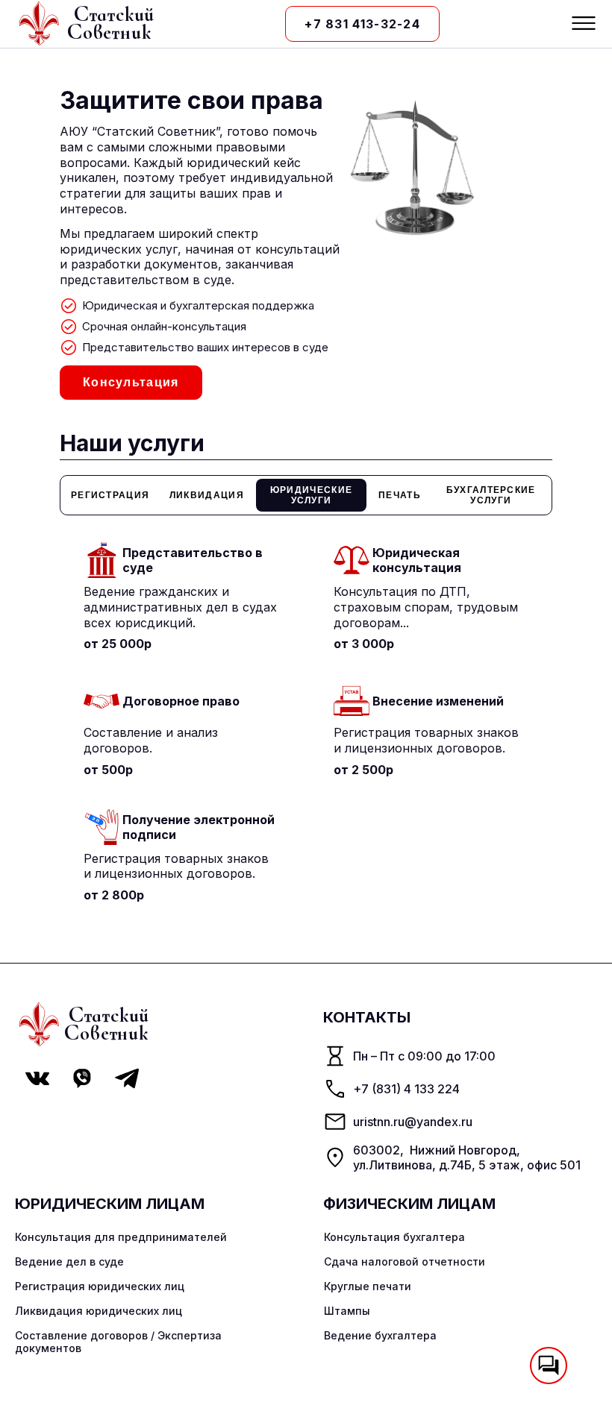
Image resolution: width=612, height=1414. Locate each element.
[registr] (110, 495)
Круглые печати (367, 1286)
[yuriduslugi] (311, 495)
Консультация (131, 382)
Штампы (347, 1310)
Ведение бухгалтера (380, 1335)
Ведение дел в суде (69, 1261)
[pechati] (399, 495)
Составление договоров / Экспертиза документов (118, 1341)
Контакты (366, 1017)
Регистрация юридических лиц (99, 1286)
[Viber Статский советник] (82, 1078)
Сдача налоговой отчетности (404, 1261)
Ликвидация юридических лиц (98, 1310)
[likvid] (207, 495)
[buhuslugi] (491, 495)
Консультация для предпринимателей (121, 1237)
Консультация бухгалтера (394, 1237)
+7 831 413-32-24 (362, 23)
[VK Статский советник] (37, 1078)
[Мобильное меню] (583, 24)
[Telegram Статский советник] (127, 1078)
